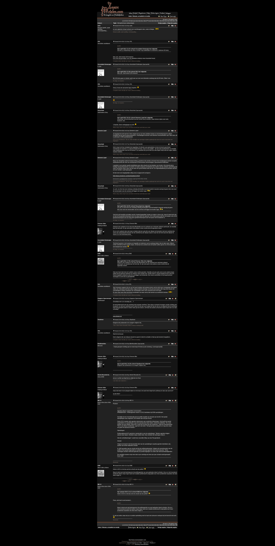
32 (167, 20)
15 (139, 20)
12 (134, 20)
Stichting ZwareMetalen (142, 544)
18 (144, 20)
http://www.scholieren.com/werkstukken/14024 (126, 176)
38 (176, 20)
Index (130, 16)
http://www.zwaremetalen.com (137, 540)
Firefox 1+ (153, 543)
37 (175, 20)
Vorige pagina (162, 23)
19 (146, 20)
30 (163, 20)
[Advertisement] (151, 6)
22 (150, 20)
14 (138, 20)
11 (133, 20)
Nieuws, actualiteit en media (141, 16)
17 (142, 20)
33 (168, 20)
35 (171, 20)
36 (173, 20)
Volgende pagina (172, 23)
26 (157, 20)
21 (149, 20)
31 (165, 20)
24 (154, 20)
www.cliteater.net (117, 316)
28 (160, 20)
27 (159, 20)
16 (141, 20)
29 (162, 20)
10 (131, 20)
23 (152, 20)
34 (170, 20)
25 (155, 20)
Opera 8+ (146, 543)
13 (136, 20)
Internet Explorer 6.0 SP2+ (134, 543)
